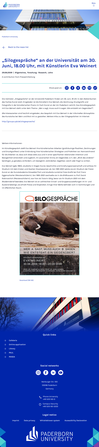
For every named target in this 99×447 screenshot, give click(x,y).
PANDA (12, 357)
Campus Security (50, 404)
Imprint (15, 420)
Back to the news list (18, 47)
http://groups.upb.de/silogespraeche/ (18, 121)
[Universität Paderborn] (49, 433)
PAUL (11, 353)
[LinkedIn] (53, 372)
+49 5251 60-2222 (50, 406)
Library (12, 348)
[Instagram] (38, 372)
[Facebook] (45, 372)
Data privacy (29, 420)
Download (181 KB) (27, 280)
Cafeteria (13, 340)
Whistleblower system (50, 420)
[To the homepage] (11, 4)
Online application (17, 344)
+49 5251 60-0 (49, 399)
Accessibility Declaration (76, 420)
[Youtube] (60, 372)
